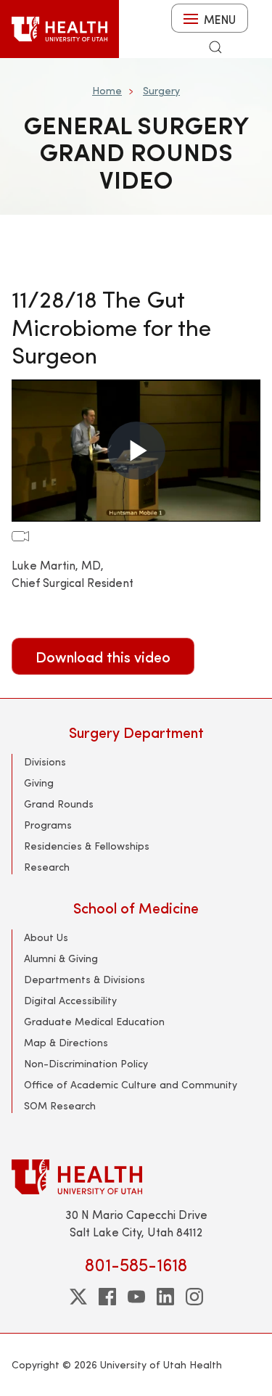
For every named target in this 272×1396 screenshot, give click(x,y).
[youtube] (136, 1296)
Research (47, 867)
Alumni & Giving (61, 958)
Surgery (161, 90)
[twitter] (78, 1296)
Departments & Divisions (84, 979)
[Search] (215, 47)
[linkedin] (165, 1296)
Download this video (103, 656)
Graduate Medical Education (94, 1021)
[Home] (59, 29)
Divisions (45, 761)
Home (107, 90)
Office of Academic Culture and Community (130, 1084)
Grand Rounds (59, 803)
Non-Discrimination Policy (86, 1063)
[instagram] (194, 1296)
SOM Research (60, 1105)
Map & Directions (66, 1042)
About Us (46, 937)
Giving (39, 782)
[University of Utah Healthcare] (136, 1176)
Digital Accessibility (70, 1000)
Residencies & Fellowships (86, 846)
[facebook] (107, 1296)
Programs (48, 825)
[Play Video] (136, 451)
